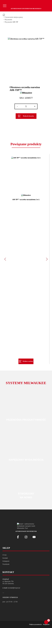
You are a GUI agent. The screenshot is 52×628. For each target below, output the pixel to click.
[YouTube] (34, 537)
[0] (46, 622)
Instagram (6, 561)
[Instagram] (26, 537)
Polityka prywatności (35, 624)
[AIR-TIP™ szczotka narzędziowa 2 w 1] (26, 174)
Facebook (6, 564)
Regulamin (46, 624)
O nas (5, 555)
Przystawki (8, 19)
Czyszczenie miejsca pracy (14, 17)
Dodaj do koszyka (28, 116)
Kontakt (5, 558)
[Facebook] (17, 537)
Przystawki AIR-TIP (11, 22)
